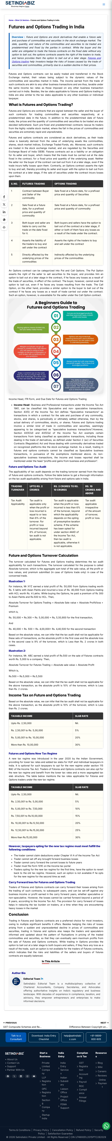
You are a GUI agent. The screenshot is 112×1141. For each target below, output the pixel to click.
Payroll (83, 1081)
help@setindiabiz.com (72, 1037)
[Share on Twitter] (4, 204)
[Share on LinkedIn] (4, 212)
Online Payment (102, 1083)
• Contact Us (12, 1062)
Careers (102, 1071)
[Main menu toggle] (103, 4)
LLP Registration (46, 1081)
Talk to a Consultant (16, 1037)
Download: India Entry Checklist (44, 1037)
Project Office (64, 1098)
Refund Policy (83, 1130)
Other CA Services (22, 20)
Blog (100, 1062)
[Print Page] (4, 227)
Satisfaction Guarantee (60, 1133)
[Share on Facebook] (4, 197)
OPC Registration (46, 1092)
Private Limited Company (46, 1068)
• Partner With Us (14, 1069)
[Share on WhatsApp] (4, 220)
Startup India (46, 1116)
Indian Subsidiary (64, 1081)
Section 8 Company (46, 1105)
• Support (10, 1066)
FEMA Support (64, 1106)
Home (11, 20)
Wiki (100, 1067)
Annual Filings (82, 1099)
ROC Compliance (83, 1090)
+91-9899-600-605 (96, 1037)
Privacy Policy (41, 1130)
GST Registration (83, 1066)
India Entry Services (64, 1068)
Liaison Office (64, 1090)
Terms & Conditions (19, 1130)
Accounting (83, 1076)
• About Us (11, 1059)
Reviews (102, 1075)
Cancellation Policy (62, 1130)
